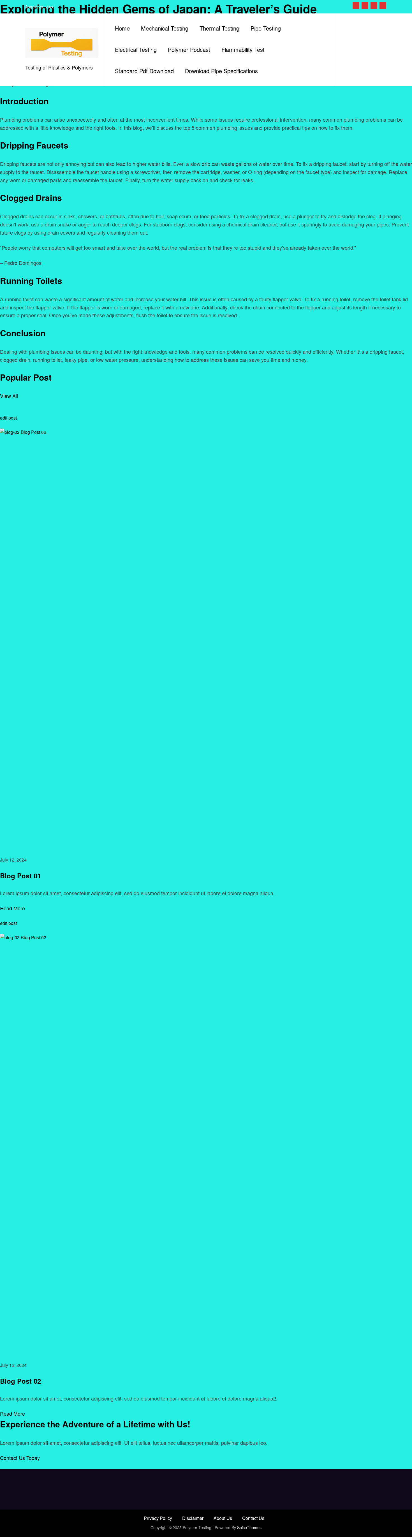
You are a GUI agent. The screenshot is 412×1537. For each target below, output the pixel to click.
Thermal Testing (219, 28)
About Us (223, 1518)
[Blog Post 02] (206, 1143)
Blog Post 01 (20, 875)
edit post (8, 418)
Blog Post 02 (20, 1381)
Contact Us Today (20, 1457)
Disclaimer (192, 1518)
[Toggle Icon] (348, 49)
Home (122, 28)
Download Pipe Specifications (221, 71)
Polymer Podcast (189, 49)
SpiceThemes (249, 1527)
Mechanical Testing (164, 28)
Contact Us (253, 1518)
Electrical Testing (136, 49)
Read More (12, 908)
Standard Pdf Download (144, 71)
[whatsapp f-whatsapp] (365, 5)
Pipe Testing (266, 28)
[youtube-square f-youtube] (382, 5)
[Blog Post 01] (206, 638)
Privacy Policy (158, 1518)
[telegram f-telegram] (374, 5)
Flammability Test (243, 49)
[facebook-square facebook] (356, 5)
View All (9, 395)
